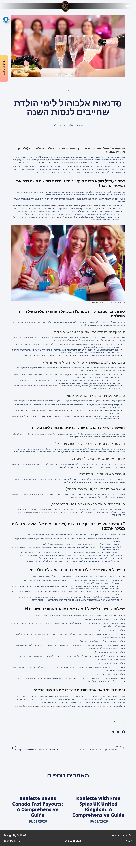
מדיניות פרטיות (12, 840)
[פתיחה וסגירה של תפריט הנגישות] (6, 19)
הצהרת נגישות (73, 840)
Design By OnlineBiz (16, 835)
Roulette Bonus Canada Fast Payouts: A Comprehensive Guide (37, 806)
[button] (123, 732)
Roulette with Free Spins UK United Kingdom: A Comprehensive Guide (98, 806)
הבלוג (129, 840)
